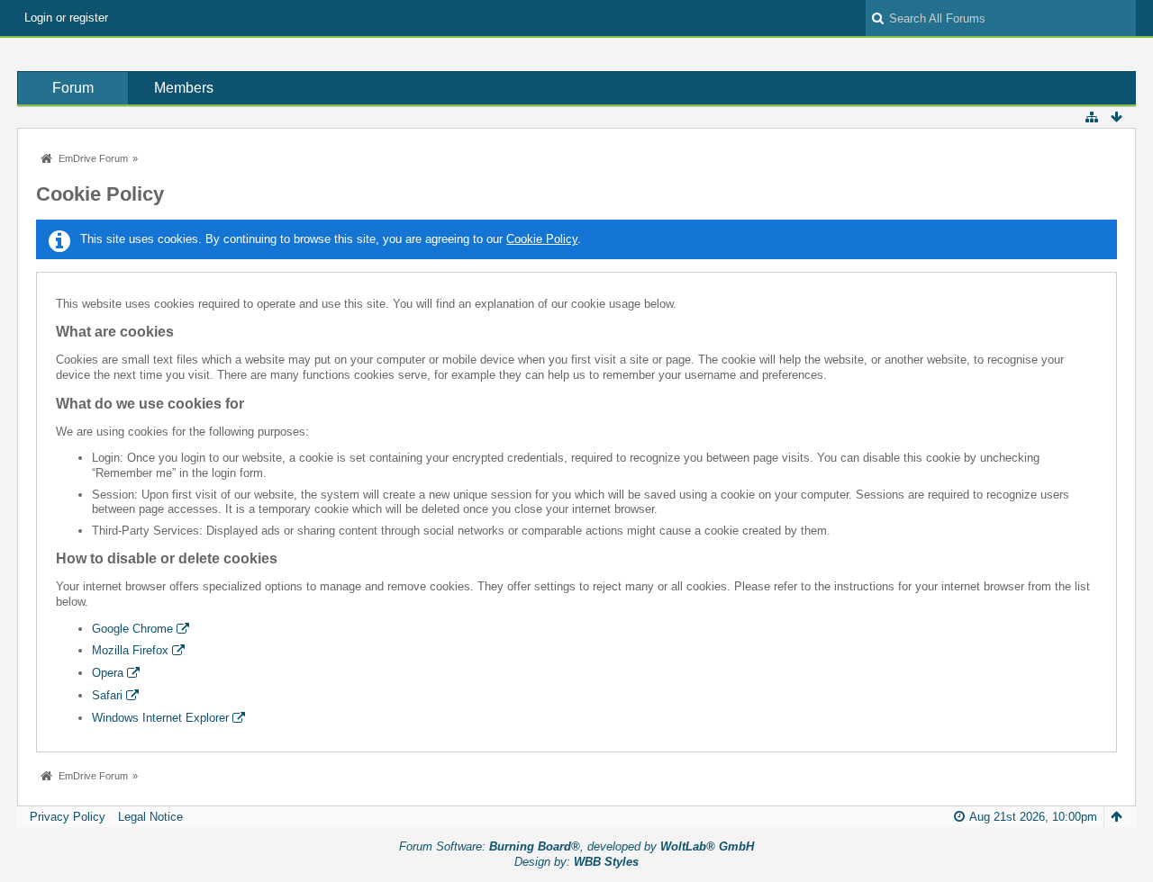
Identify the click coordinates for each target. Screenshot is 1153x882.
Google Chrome (132, 628)
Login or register (66, 17)
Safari (107, 695)
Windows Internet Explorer (160, 717)
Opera (107, 673)
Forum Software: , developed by (576, 846)
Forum (73, 87)
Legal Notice (150, 817)
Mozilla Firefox (130, 650)
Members (183, 87)
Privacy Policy (67, 817)
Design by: (576, 861)
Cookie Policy (541, 239)
